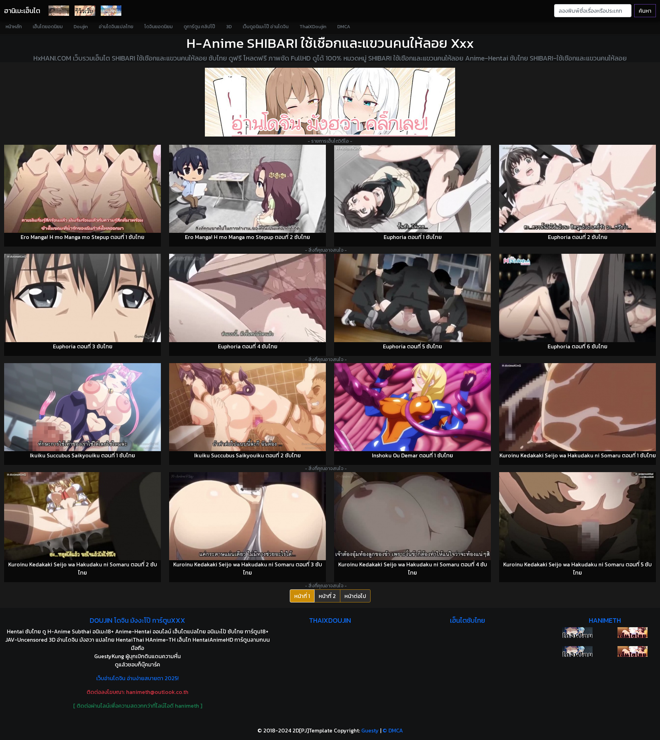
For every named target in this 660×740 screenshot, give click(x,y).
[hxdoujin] (577, 651)
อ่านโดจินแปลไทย (116, 26)
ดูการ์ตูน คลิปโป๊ (199, 26)
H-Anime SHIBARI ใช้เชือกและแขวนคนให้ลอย (317, 43)
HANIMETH (605, 620)
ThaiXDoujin (312, 26)
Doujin (81, 26)
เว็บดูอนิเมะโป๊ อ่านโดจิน (265, 26)
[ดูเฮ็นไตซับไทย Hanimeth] (632, 632)
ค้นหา (645, 11)
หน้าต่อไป (355, 596)
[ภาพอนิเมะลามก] (111, 11)
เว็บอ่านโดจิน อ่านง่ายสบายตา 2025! (137, 678)
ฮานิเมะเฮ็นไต (22, 11)
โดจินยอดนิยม (158, 26)
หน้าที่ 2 (327, 596)
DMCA (343, 26)
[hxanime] (632, 651)
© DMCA (393, 730)
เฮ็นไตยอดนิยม (48, 26)
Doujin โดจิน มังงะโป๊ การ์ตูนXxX (137, 620)
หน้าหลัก (14, 26)
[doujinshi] (85, 11)
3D (229, 26)
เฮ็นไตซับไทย (467, 620)
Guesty (370, 730)
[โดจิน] (59, 11)
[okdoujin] (577, 632)
